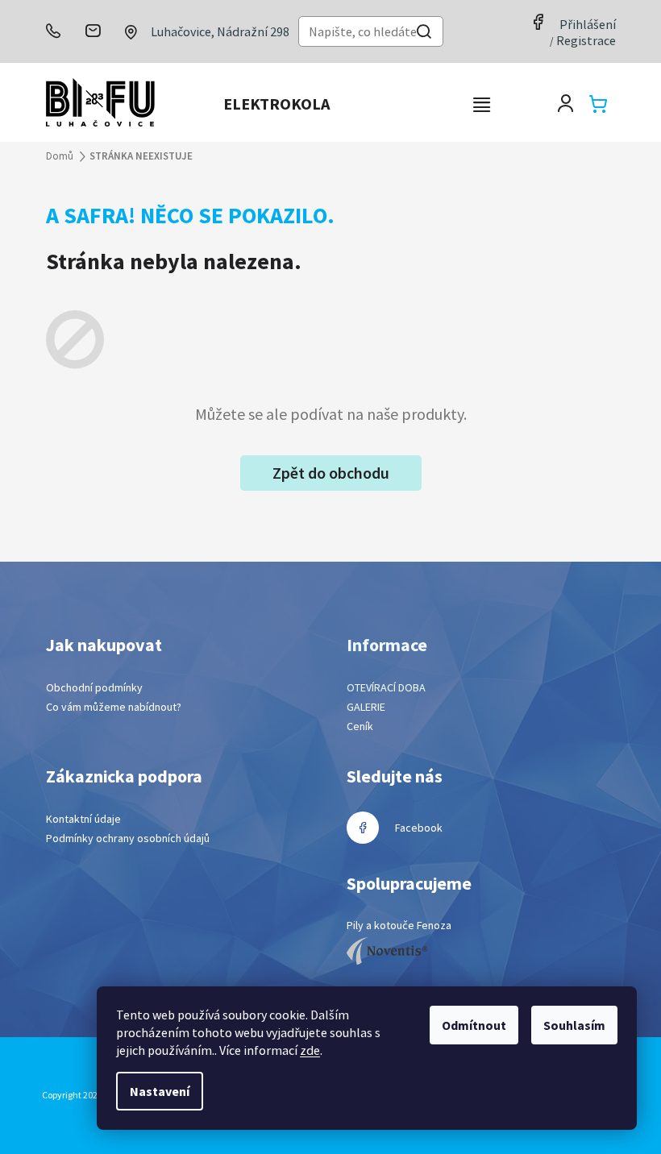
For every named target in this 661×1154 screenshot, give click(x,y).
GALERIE (366, 706)
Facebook (419, 827)
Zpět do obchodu (330, 473)
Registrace (586, 40)
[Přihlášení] (565, 103)
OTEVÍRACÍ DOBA (386, 687)
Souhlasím (574, 1025)
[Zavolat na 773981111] (60, 31)
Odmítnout (474, 1025)
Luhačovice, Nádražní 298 (220, 31)
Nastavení (159, 1091)
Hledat (424, 33)
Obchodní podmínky (94, 687)
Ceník (360, 726)
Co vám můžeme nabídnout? (113, 706)
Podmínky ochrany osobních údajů (128, 838)
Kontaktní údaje (83, 819)
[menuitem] (276, 104)
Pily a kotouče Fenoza (399, 925)
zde (310, 1050)
